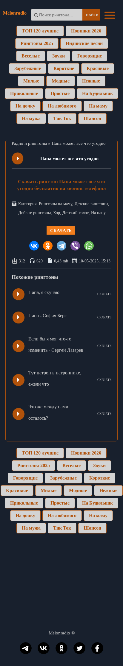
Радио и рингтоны (29, 143)
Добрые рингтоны (34, 213)
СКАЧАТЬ (104, 294)
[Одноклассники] (48, 245)
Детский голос (75, 213)
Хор (56, 213)
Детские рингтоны (91, 204)
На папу (98, 213)
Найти (92, 15)
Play (18, 158)
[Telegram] (61, 245)
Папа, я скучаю (43, 292)
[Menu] (109, 15)
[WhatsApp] (89, 245)
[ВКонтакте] (34, 245)
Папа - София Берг (47, 315)
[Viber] (75, 245)
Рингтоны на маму (55, 204)
